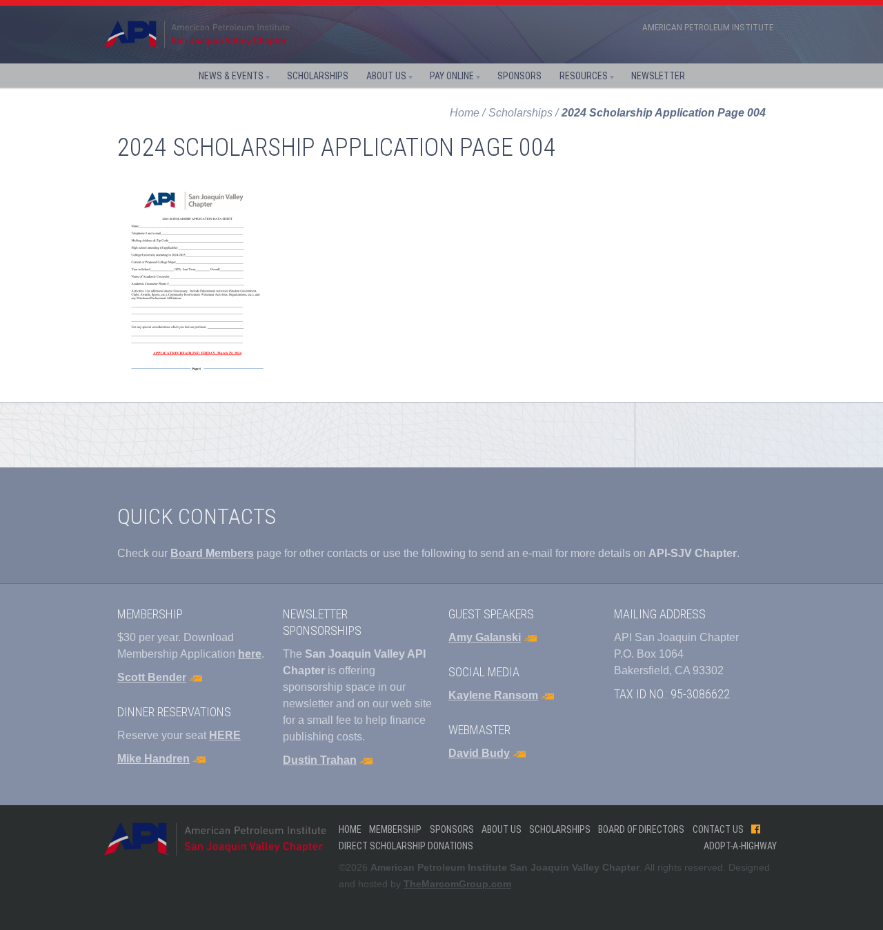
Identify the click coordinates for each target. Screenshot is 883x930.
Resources (583, 75)
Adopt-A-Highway (740, 845)
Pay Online (452, 75)
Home (464, 113)
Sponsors (519, 75)
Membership (395, 829)
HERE (225, 735)
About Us (386, 75)
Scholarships (317, 75)
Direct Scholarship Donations (406, 845)
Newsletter (658, 75)
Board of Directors (641, 829)
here (249, 654)
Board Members (212, 553)
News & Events (231, 75)
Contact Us (718, 829)
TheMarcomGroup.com (457, 883)
